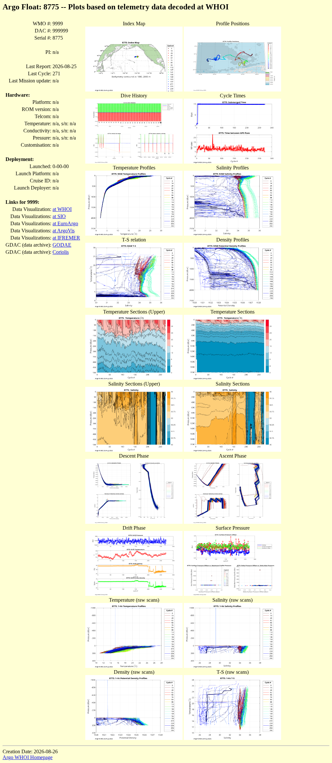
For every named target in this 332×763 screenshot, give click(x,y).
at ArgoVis (64, 230)
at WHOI (62, 209)
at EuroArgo (65, 223)
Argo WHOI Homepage (28, 757)
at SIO (59, 216)
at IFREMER (66, 237)
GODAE (62, 245)
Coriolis (61, 252)
